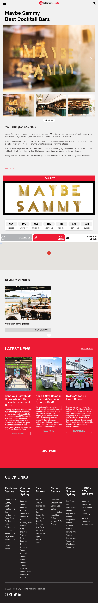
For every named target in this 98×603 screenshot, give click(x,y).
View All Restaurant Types (9, 546)
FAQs (84, 510)
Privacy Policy (87, 525)
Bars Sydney (40, 490)
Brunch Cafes (56, 503)
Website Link (25, 238)
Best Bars (40, 527)
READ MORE (18, 433)
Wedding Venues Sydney (23, 562)
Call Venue (61, 238)
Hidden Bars (41, 515)
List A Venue (87, 507)
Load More (49, 450)
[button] (49, 253)
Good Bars (40, 524)
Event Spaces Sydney (70, 491)
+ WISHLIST (49, 178)
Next (91, 58)
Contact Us (86, 504)
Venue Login (86, 514)
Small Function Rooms (23, 541)
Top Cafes (55, 500)
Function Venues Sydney (25, 491)
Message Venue (92, 237)
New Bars (40, 521)
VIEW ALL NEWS (87, 349)
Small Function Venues (23, 532)
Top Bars (39, 530)
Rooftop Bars (41, 506)
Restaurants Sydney (13, 490)
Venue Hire (24, 514)
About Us (85, 501)
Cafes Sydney (55, 490)
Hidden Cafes (56, 512)
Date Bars (40, 518)
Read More (9, 168)
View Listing (41, 330)
